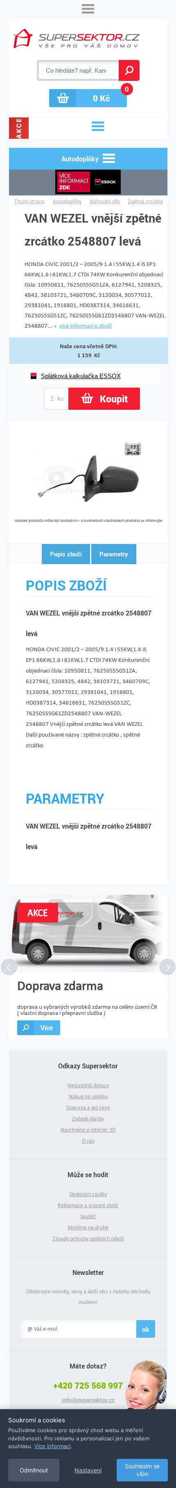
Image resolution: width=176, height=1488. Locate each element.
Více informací (52, 1446)
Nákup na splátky (88, 1096)
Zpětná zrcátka (145, 201)
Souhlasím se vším (142, 1470)
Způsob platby (88, 1118)
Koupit (114, 399)
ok (145, 1329)
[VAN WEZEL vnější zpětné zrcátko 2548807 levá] (88, 515)
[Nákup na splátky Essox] (88, 182)
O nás (88, 1140)
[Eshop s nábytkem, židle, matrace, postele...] (77, 38)
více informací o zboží (85, 325)
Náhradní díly (105, 201)
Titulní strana (29, 201)
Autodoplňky (67, 201)
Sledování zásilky (88, 1194)
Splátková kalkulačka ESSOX (81, 375)
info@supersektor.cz (88, 1400)
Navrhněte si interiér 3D (88, 1129)
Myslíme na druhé (88, 1227)
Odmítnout (34, 1470)
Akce (19, 128)
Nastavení (88, 1470)
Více (47, 1027)
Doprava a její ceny (88, 1107)
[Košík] (88, 98)
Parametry (113, 554)
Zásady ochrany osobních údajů (88, 1238)
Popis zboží (66, 554)
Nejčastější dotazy (88, 1085)
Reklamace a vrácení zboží (88, 1205)
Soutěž (88, 1216)
